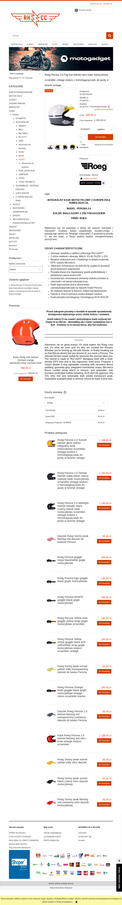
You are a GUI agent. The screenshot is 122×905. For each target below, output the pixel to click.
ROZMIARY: (85, 129)
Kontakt (81, 840)
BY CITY (23, 137)
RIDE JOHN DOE (27, 170)
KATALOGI (14, 238)
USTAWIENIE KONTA (52, 837)
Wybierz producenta (17, 264)
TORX (21, 178)
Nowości (13, 245)
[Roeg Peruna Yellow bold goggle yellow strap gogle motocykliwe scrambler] (51, 621)
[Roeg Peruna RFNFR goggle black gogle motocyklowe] (51, 600)
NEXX (21, 156)
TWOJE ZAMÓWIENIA (52, 833)
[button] (77, 147)
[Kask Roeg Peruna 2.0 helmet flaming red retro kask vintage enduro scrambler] (51, 739)
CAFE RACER (22, 193)
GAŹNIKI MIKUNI (17, 103)
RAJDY (12, 234)
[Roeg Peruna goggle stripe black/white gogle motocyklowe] (51, 560)
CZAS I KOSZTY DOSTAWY (20, 837)
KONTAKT (82, 833)
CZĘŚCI (13, 99)
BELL (21, 129)
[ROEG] (94, 167)
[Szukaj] (109, 35)
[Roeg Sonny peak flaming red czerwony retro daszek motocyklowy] (51, 803)
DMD (21, 141)
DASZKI (16, 215)
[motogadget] (61, 59)
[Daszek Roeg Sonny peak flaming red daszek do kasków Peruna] (51, 539)
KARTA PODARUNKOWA (20, 92)
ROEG (22, 159)
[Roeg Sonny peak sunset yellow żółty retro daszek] (51, 763)
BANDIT (22, 126)
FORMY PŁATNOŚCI (17, 833)
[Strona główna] (35, 17)
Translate (29, 78)
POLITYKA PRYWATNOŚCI (20, 848)
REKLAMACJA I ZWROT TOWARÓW (24, 840)
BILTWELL (24, 133)
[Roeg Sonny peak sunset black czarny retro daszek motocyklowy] (51, 782)
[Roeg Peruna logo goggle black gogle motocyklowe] (51, 582)
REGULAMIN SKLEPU (18, 844)
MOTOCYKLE (15, 96)
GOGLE (16, 204)
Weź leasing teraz (90, 183)
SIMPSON (23, 174)
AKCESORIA (15, 230)
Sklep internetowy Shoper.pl (61, 888)
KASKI (12, 111)
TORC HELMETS (27, 182)
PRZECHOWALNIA (51, 840)
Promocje (13, 249)
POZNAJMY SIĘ (84, 837)
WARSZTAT (14, 107)
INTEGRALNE (22, 122)
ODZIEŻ (13, 227)
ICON (21, 152)
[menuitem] (17, 44)
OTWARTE (21, 118)
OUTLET (13, 241)
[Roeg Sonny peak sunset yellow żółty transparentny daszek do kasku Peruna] (51, 670)
